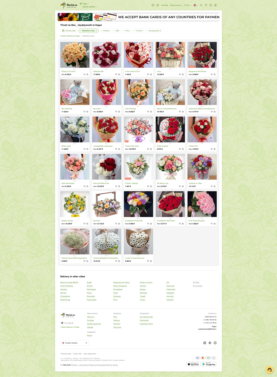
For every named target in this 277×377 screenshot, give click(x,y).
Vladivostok (170, 289)
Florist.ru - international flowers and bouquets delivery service (94, 365)
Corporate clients (146, 324)
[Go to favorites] (206, 5)
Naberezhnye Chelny (121, 282)
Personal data (66, 353)
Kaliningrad (91, 289)
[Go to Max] (215, 343)
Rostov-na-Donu (146, 282)
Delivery (116, 320)
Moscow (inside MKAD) (69, 282)
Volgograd (170, 293)
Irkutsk (89, 282)
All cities (196, 282)
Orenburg (117, 296)
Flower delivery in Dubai (70, 327)
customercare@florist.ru (207, 329)
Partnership (144, 320)
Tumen (142, 299)
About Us (90, 317)
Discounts (117, 327)
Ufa (167, 282)
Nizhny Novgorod (120, 286)
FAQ (115, 317)
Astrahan (63, 289)
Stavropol (143, 293)
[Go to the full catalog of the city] (68, 5)
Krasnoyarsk (91, 299)
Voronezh (170, 296)
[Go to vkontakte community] (205, 343)
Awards (90, 327)
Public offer (77, 353)
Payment (116, 324)
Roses (89, 335)
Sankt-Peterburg (66, 286)
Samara (143, 286)
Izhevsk (90, 286)
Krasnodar (91, 296)
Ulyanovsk (170, 286)
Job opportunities (146, 317)
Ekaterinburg (65, 299)
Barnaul (63, 293)
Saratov (143, 289)
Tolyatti (142, 296)
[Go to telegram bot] (210, 343)
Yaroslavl (169, 299)
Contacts (90, 320)
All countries (197, 286)
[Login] (215, 5)
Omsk (115, 293)
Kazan (89, 293)
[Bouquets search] (201, 5)
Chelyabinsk (65, 296)
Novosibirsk (117, 289)
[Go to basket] (211, 5)
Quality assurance (94, 324)
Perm (115, 299)
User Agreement (90, 353)
